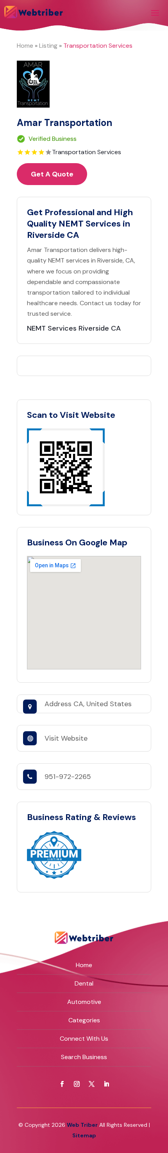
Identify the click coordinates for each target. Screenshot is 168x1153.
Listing (48, 45)
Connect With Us (84, 1038)
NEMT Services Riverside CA (74, 328)
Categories (84, 1020)
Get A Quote (52, 174)
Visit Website (66, 738)
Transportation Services (97, 45)
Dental (84, 983)
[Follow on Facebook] (62, 1084)
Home (25, 45)
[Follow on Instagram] (76, 1084)
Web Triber (82, 1124)
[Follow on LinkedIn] (106, 1084)
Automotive (84, 1002)
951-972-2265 (68, 776)
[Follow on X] (91, 1084)
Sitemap (84, 1135)
